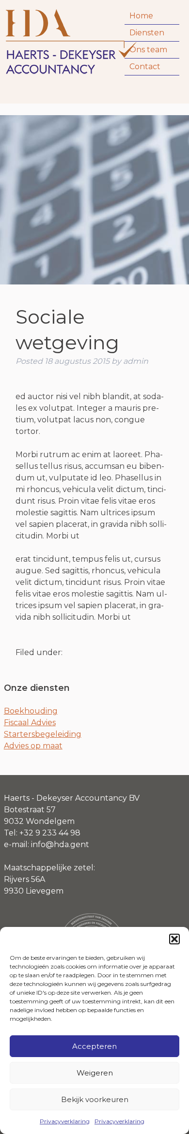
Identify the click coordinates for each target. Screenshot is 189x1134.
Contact (144, 66)
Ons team (148, 49)
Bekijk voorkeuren (94, 1099)
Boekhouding (31, 711)
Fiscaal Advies (30, 722)
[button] (174, 939)
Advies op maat (33, 745)
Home (141, 15)
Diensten (146, 32)
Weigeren (95, 1072)
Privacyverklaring (65, 1121)
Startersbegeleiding (42, 734)
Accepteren (94, 1046)
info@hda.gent (60, 844)
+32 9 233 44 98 (49, 832)
